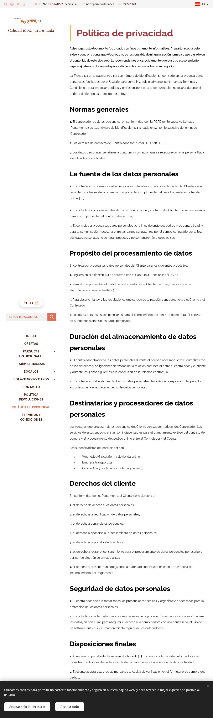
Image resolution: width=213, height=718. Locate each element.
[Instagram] (12, 4)
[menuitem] (31, 336)
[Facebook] (5, 4)
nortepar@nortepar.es (100, 4)
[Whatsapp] (24, 4)
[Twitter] (18, 4)
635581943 (129, 4)
